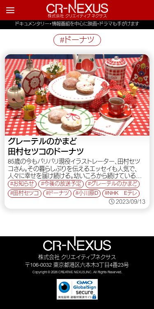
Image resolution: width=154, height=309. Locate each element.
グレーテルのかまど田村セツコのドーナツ (46, 147)
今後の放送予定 (62, 184)
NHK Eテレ (122, 193)
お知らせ (23, 184)
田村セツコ (26, 193)
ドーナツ (59, 193)
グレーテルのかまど (114, 184)
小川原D (88, 193)
